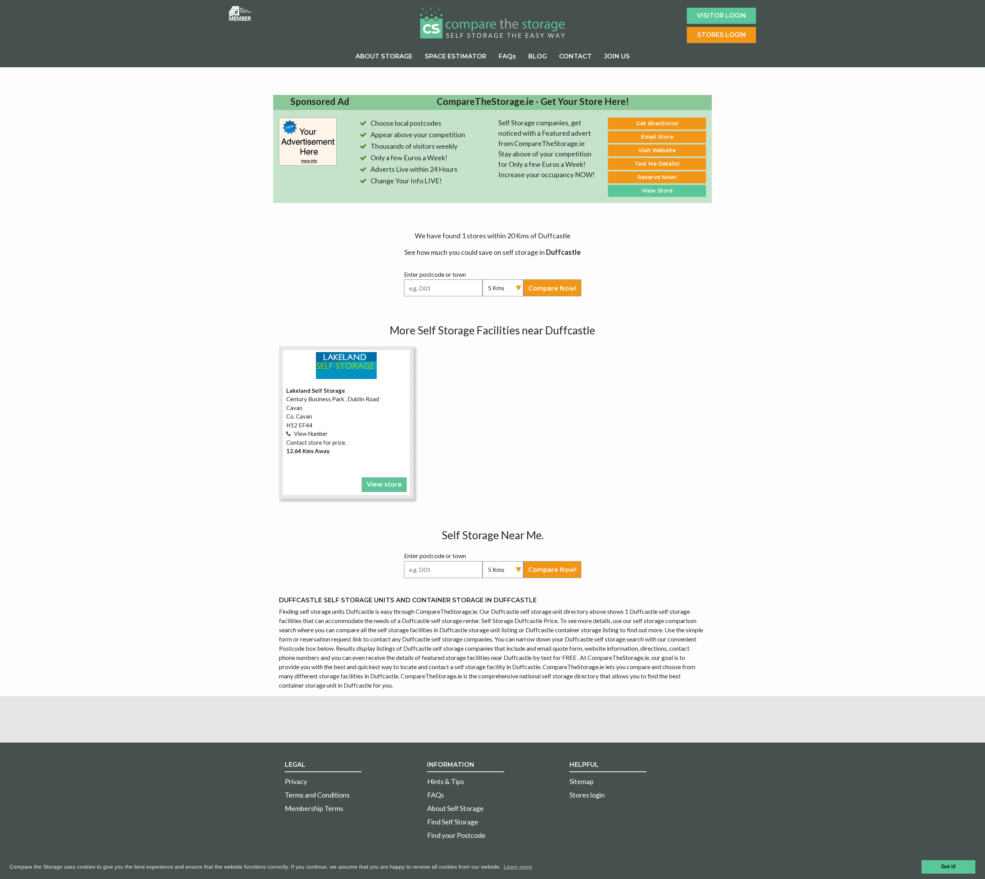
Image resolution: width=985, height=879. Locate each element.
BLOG (537, 56)
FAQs (507, 56)
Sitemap (581, 781)
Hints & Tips (445, 781)
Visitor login (721, 15)
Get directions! (657, 123)
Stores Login (721, 34)
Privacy (296, 781)
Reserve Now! (657, 177)
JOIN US (617, 56)
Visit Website (657, 150)
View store (384, 484)
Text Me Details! (656, 163)
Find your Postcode (456, 835)
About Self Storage (455, 808)
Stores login (587, 795)
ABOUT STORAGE (384, 56)
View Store (657, 190)
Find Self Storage (452, 822)
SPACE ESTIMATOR (455, 56)
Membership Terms (314, 808)
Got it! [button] (948, 866)
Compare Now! (552, 288)
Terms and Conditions (317, 795)
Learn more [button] (518, 867)
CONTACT (575, 56)
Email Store (657, 136)
